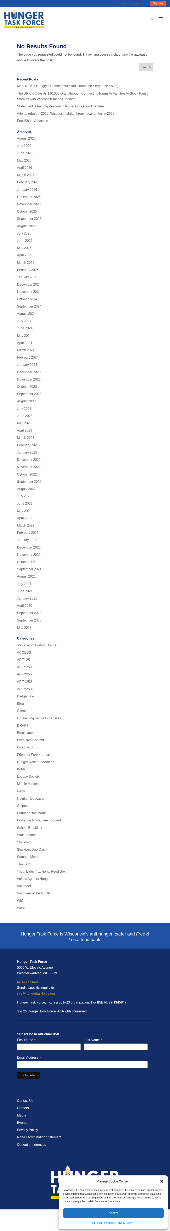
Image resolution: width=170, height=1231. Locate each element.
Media (21, 1115)
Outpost (22, 806)
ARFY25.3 (25, 682)
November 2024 (29, 291)
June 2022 (25, 503)
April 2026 (24, 167)
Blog (20, 703)
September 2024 (29, 306)
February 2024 (28, 357)
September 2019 (29, 613)
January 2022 (27, 540)
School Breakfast (29, 828)
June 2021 (25, 591)
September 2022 (29, 481)
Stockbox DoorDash (32, 849)
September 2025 (29, 218)
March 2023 (25, 437)
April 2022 (24, 518)
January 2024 (27, 364)
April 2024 (24, 343)
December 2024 (29, 284)
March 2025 (25, 262)
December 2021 (29, 547)
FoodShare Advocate (32, 121)
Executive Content (30, 740)
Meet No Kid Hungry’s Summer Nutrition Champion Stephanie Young (67, 86)
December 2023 (29, 372)
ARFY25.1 (25, 667)
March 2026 (25, 175)
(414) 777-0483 (28, 982)
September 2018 (29, 620)
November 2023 (29, 379)
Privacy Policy (124, 1222)
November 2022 (29, 467)
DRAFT (22, 725)
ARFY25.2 (25, 674)
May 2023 (24, 423)
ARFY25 (23, 660)
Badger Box (25, 696)
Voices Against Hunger (34, 879)
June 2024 (25, 328)
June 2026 (25, 153)
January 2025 (27, 277)
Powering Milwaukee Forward (39, 820)
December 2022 (29, 459)
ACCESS (24, 652)
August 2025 (26, 226)
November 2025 (29, 204)
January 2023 (27, 452)
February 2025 (28, 270)
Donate (158, 3)
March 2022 (25, 525)
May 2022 (24, 511)
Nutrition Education (31, 798)
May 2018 (24, 627)
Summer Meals (28, 857)
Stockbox (24, 842)
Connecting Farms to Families (39, 718)
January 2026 (27, 189)
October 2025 (27, 211)
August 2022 (26, 489)
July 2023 (24, 408)
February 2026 (28, 182)
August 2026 (26, 138)
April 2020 (24, 605)
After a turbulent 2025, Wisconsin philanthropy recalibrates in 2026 (65, 113)
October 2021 (27, 562)
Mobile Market (27, 784)
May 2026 (24, 160)
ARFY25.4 (25, 689)
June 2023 (25, 416)
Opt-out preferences (103, 1222)
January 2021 (27, 598)
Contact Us (25, 1100)
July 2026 (24, 145)
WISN (21, 908)
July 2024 (24, 321)
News (21, 791)
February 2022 (28, 532)
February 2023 (28, 445)
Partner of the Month (32, 813)
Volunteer (24, 886)
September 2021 (29, 569)
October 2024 (27, 299)
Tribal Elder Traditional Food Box (41, 871)
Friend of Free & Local (33, 755)
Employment (26, 733)
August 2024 (26, 313)
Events (22, 1122)
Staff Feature (26, 835)
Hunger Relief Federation (35, 762)
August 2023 (26, 401)
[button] (162, 1181)
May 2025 (24, 248)
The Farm (24, 864)
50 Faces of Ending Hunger (37, 645)
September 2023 (29, 394)
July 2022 (24, 496)
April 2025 (24, 255)
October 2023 (27, 386)
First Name (26, 1040)
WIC (20, 901)
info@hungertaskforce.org (36, 993)
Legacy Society (28, 776)
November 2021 (29, 554)
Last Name (93, 1040)
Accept (113, 1213)
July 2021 (24, 584)
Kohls (21, 769)
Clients (22, 711)
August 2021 (26, 576)
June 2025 (25, 240)
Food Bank (25, 747)
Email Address (29, 1057)
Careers (23, 1108)
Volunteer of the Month (33, 893)
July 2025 (24, 233)
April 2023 (24, 430)
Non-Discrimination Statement (39, 1137)
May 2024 (24, 335)
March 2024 (25, 350)
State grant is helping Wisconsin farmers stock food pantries (60, 106)
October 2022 (27, 474)
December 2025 (29, 197)
